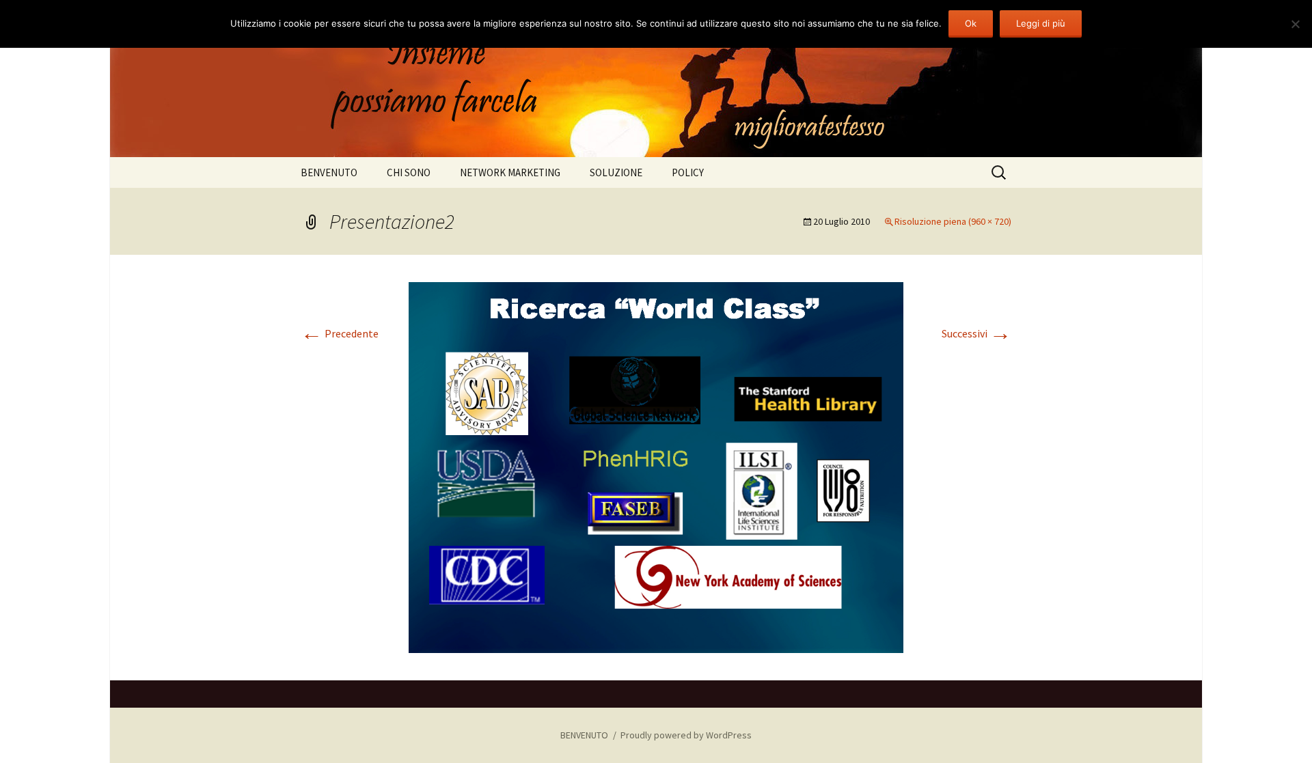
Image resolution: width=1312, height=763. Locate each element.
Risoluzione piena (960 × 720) (952, 221)
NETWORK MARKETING (510, 172)
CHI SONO (408, 172)
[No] (1295, 24)
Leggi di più (1040, 23)
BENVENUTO (329, 172)
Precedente (340, 333)
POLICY (688, 172)
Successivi (976, 333)
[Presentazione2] (656, 466)
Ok (970, 23)
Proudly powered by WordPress (686, 735)
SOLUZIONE (616, 172)
